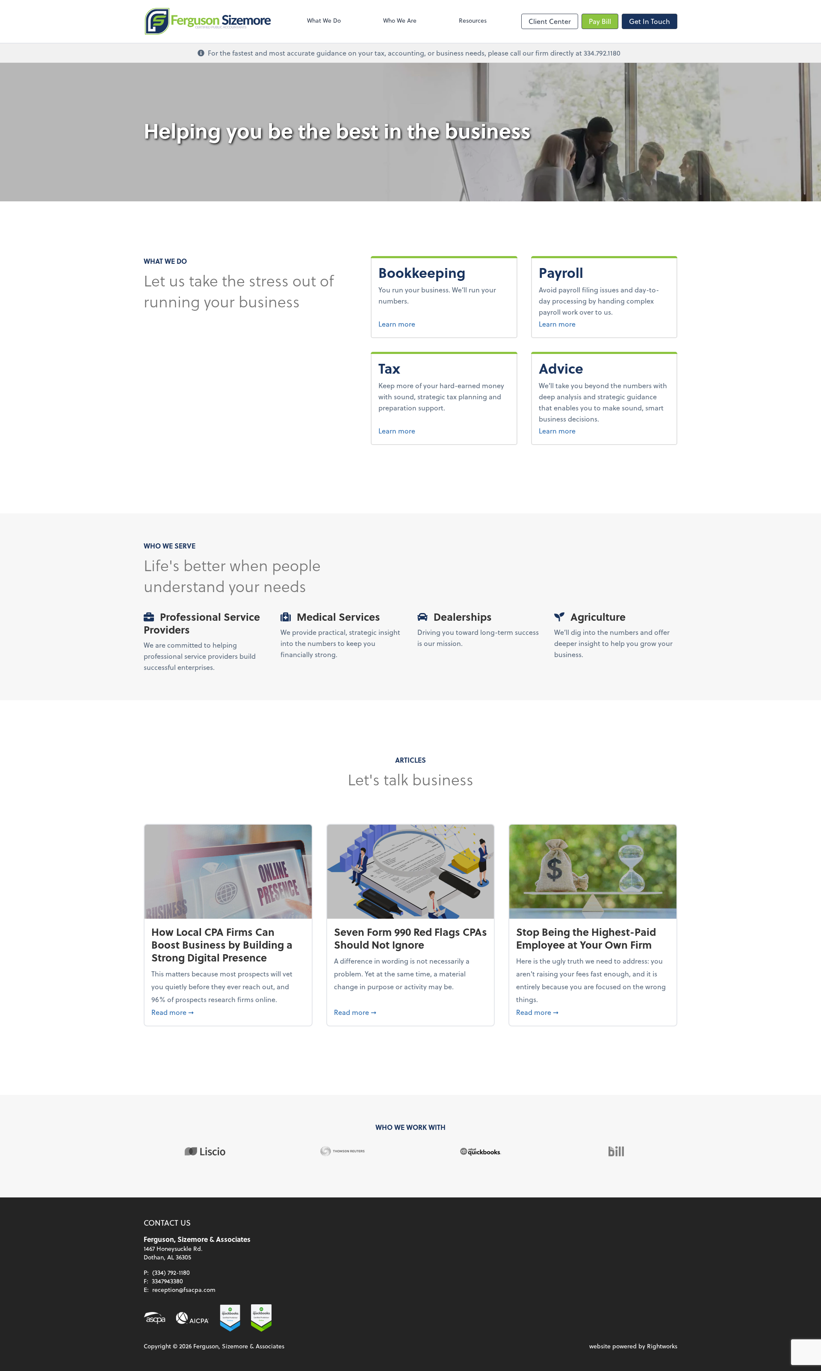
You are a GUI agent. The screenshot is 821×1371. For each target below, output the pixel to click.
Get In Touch (649, 21)
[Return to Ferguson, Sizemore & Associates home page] (208, 21)
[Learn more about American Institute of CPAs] (192, 1318)
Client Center (550, 21)
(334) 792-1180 (171, 1272)
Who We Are (399, 20)
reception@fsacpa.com (184, 1289)
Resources (473, 20)
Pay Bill (600, 21)
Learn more (428, 323)
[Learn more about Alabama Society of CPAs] (154, 1318)
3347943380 (167, 1281)
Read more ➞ (228, 1012)
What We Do (324, 20)
